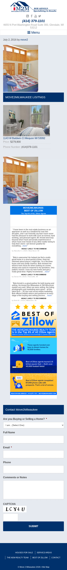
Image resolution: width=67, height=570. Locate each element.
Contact (55, 558)
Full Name (9, 432)
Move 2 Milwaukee (33, 7)
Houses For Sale (24, 553)
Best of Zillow (40, 558)
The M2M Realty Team (18, 558)
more (25, 246)
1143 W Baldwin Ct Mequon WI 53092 (24, 138)
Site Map (45, 567)
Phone (7, 462)
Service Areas (44, 553)
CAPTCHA (9, 504)
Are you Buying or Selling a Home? (25, 419)
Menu (35, 32)
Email (7, 447)
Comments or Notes (15, 477)
